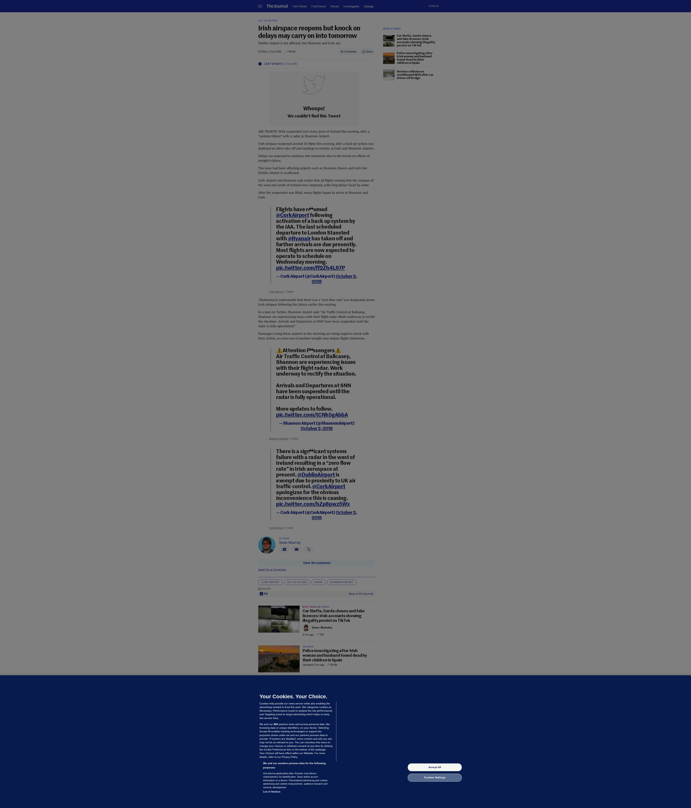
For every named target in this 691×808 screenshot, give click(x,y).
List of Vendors (271, 791)
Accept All (434, 767)
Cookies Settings (435, 777)
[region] (345, 741)
